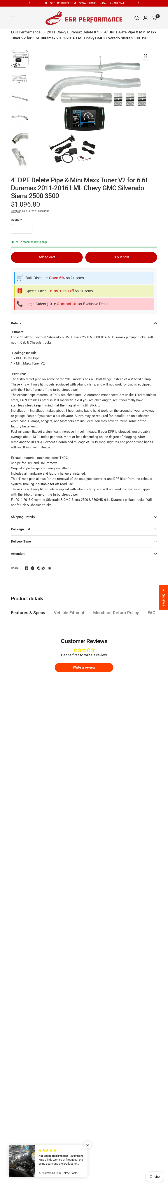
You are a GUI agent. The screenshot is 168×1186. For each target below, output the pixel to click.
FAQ (152, 612)
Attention (17, 554)
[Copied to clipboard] (49, 568)
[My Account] (145, 18)
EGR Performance (25, 32)
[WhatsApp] (43, 568)
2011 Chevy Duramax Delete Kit (73, 32)
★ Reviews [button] (164, 597)
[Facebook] (24, 568)
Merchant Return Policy (116, 612)
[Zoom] (145, 56)
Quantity (16, 219)
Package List (20, 529)
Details (16, 323)
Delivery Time (21, 541)
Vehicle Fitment (69, 612)
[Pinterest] (37, 568)
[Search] (136, 18)
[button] (87, 1145)
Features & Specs (28, 612)
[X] (30, 568)
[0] (153, 18)
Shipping (16, 211)
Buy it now (121, 257)
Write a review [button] (84, 667)
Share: (15, 568)
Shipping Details (23, 517)
